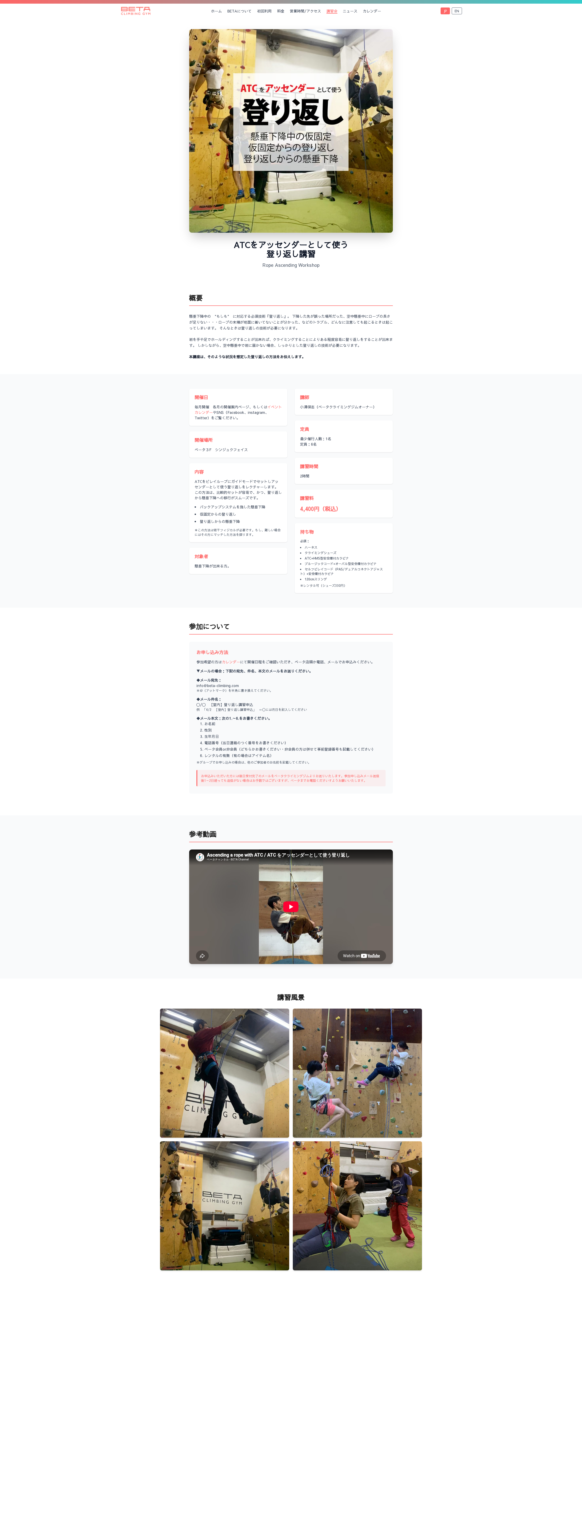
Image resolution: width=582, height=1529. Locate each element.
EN (457, 11)
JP (445, 11)
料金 (280, 10)
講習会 (331, 10)
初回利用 (264, 10)
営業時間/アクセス (305, 10)
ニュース (350, 10)
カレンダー (372, 10)
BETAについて (239, 10)
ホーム (216, 10)
